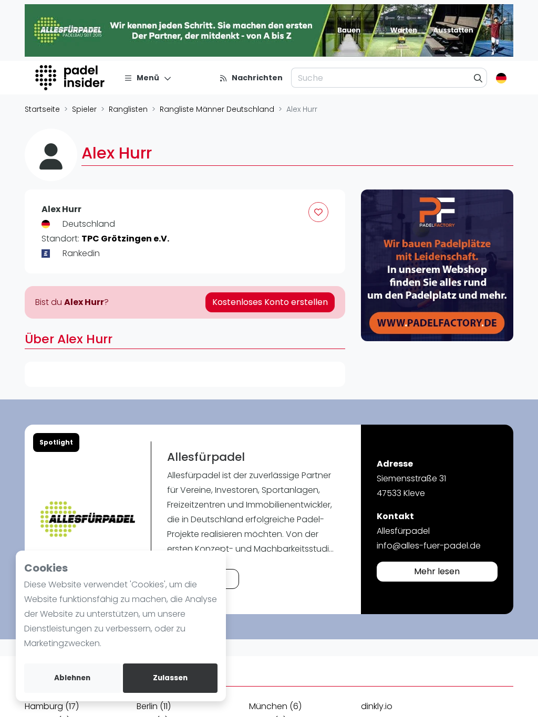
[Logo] (71, 77)
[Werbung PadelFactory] (437, 265)
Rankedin (81, 253)
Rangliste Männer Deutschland (217, 109)
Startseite (42, 109)
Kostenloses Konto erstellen (270, 302)
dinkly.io (376, 706)
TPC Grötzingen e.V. (125, 239)
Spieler (84, 109)
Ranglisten (128, 109)
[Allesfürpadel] (87, 519)
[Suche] (478, 78)
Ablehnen (72, 678)
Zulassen (170, 678)
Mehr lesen (437, 571)
